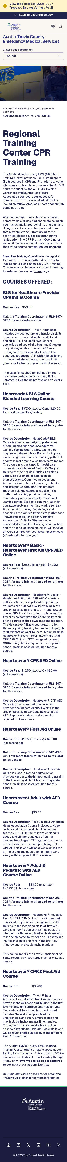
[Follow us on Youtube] (48, 1145)
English (54, 26)
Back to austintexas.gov (36, 14)
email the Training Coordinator (32, 1076)
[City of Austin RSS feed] (58, 1145)
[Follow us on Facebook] (8, 1145)
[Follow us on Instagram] (18, 1145)
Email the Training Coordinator (24, 256)
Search (61, 27)
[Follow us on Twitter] (28, 1145)
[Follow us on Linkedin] (38, 1145)
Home (38, 271)
